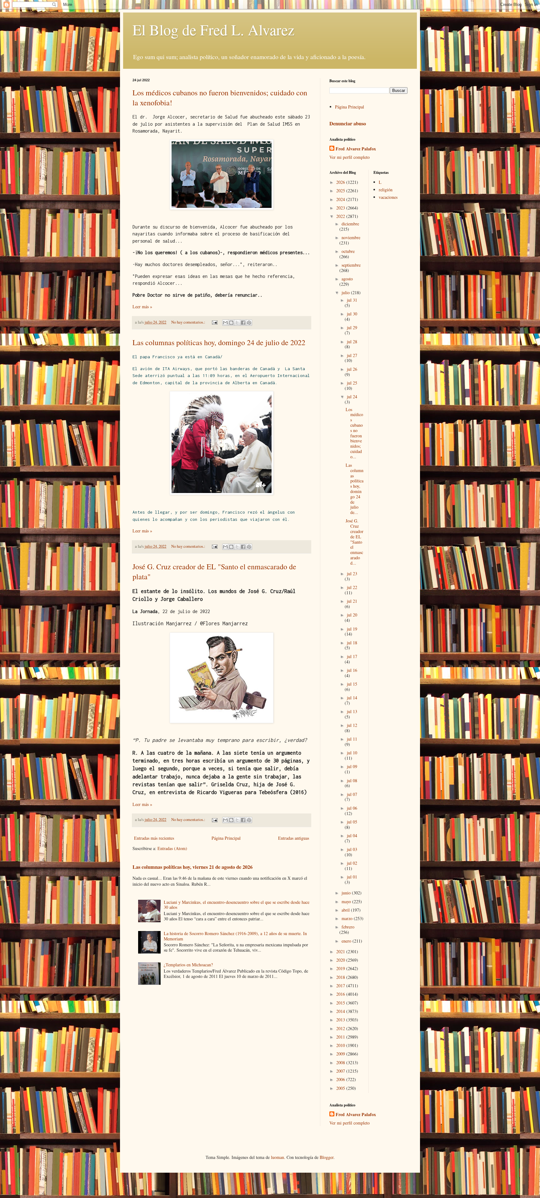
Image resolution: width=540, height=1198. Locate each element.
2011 (341, 1037)
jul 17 (352, 656)
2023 (341, 208)
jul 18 (352, 643)
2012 (341, 1028)
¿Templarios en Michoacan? (188, 965)
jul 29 (352, 327)
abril (346, 910)
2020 (341, 960)
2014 (341, 1011)
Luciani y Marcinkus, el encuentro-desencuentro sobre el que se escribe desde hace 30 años (236, 904)
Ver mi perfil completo (349, 157)
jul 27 (352, 355)
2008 (341, 1062)
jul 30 (352, 314)
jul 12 (352, 725)
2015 (341, 1003)
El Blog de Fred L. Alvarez (213, 29)
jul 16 (352, 670)
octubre (348, 251)
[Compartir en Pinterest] (249, 323)
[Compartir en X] (237, 323)
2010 (341, 1045)
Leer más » (142, 307)
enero (347, 941)
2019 (341, 968)
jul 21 (352, 601)
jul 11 (352, 739)
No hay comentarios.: (188, 322)
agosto (347, 279)
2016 (341, 994)
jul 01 (352, 877)
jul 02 (352, 863)
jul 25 (352, 383)
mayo (347, 901)
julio (346, 292)
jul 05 (352, 822)
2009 (341, 1054)
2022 (341, 216)
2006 (341, 1079)
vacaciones (388, 197)
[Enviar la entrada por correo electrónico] (214, 322)
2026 (341, 182)
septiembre (351, 265)
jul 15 (352, 684)
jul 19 (352, 629)
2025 (341, 191)
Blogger (326, 1157)
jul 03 (352, 849)
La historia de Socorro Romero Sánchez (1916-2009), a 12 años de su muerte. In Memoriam (235, 936)
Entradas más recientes (154, 838)
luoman (277, 1157)
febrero (348, 927)
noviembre (351, 237)
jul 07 (352, 794)
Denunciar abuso (347, 123)
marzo (348, 918)
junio (347, 893)
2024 (341, 199)
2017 (341, 986)
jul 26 (352, 369)
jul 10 (352, 753)
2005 (341, 1088)
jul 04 (352, 835)
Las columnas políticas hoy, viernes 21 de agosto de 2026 (192, 867)
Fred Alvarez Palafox (356, 149)
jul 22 (352, 587)
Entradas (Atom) (172, 848)
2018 (341, 977)
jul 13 (352, 711)
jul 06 (352, 808)
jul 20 (352, 615)
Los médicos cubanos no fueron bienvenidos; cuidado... (354, 433)
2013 (341, 1020)
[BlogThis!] (231, 323)
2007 (341, 1071)
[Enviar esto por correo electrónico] (225, 323)
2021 (341, 951)
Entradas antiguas (293, 838)
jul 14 (352, 698)
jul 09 (352, 766)
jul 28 (352, 342)
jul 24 (352, 397)
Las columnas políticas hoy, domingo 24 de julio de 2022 (218, 342)
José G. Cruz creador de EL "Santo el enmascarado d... (354, 542)
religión (385, 190)
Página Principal (226, 838)
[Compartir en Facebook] (243, 323)
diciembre (350, 224)
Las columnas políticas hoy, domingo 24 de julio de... (354, 488)
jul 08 (352, 780)
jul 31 (352, 300)
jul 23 (352, 573)
